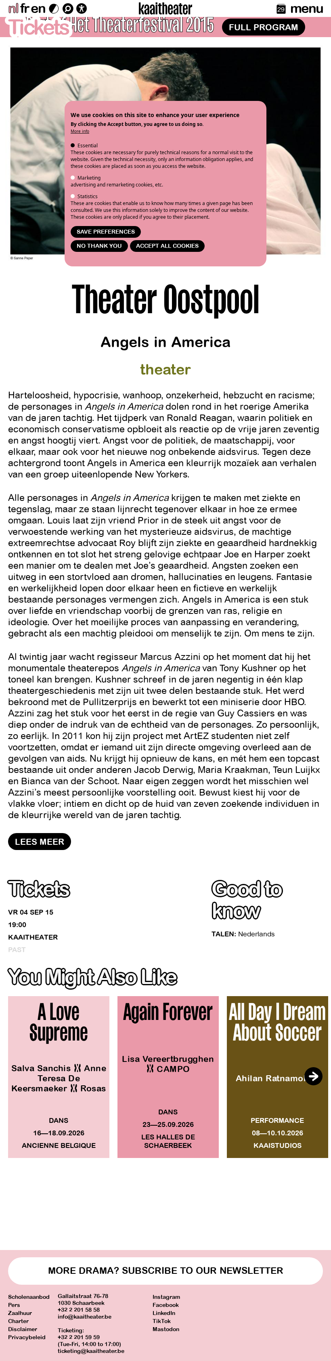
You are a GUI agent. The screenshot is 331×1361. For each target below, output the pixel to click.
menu (306, 8)
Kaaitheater (33, 937)
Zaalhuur (20, 1313)
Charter (18, 1321)
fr (24, 8)
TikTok (162, 1321)
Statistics (88, 196)
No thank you (99, 246)
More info (80, 131)
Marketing (89, 177)
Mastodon (166, 1329)
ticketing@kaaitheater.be (91, 1351)
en (38, 8)
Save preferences (106, 231)
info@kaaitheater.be (84, 1316)
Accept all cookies (167, 246)
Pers (14, 1305)
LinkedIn (164, 1313)
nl (13, 8)
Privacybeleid (27, 1337)
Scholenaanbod (29, 1297)
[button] (313, 1076)
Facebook (166, 1305)
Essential (88, 145)
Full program (263, 27)
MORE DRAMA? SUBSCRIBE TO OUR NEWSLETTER (165, 1271)
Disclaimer (22, 1329)
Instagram (166, 1297)
